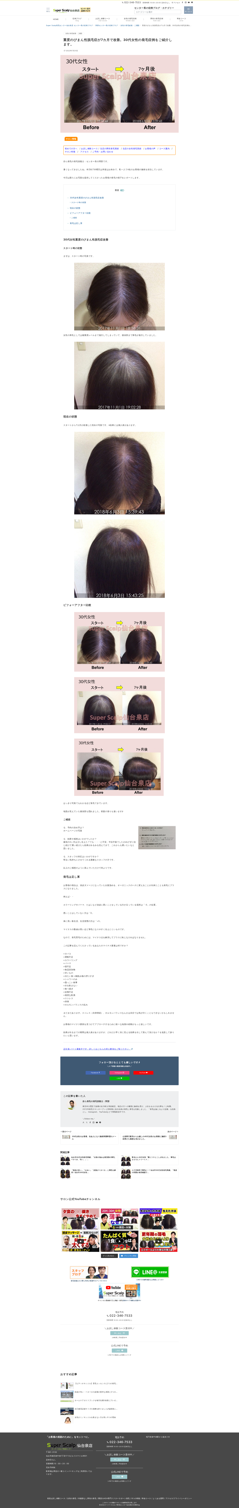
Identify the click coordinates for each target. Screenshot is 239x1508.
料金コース (146, 1498)
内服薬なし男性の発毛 (87, 1498)
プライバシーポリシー (183, 1498)
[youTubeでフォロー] (97, 1122)
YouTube (142, 1073)
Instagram (119, 1073)
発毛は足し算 (76, 223)
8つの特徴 (136, 1498)
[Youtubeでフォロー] (189, 2)
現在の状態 (75, 208)
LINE (119, 1078)
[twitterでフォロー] (87, 1122)
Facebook (95, 1073)
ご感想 (74, 218)
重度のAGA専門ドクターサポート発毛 (114, 1498)
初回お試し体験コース (56, 1498)
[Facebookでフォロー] (182, 2)
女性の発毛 (71, 1498)
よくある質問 (158, 1498)
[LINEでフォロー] (192, 2)
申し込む (118, 1333)
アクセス (177, 3)
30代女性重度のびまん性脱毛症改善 (87, 197)
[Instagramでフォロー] (186, 2)
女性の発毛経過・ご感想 (73, 33)
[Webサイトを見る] (83, 1122)
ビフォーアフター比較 (80, 213)
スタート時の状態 (78, 202)
